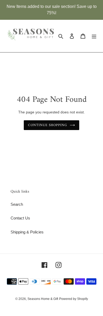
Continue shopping (47, 125)
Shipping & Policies (27, 232)
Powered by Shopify (73, 299)
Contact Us (20, 218)
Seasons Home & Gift (42, 299)
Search (17, 204)
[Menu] (94, 36)
